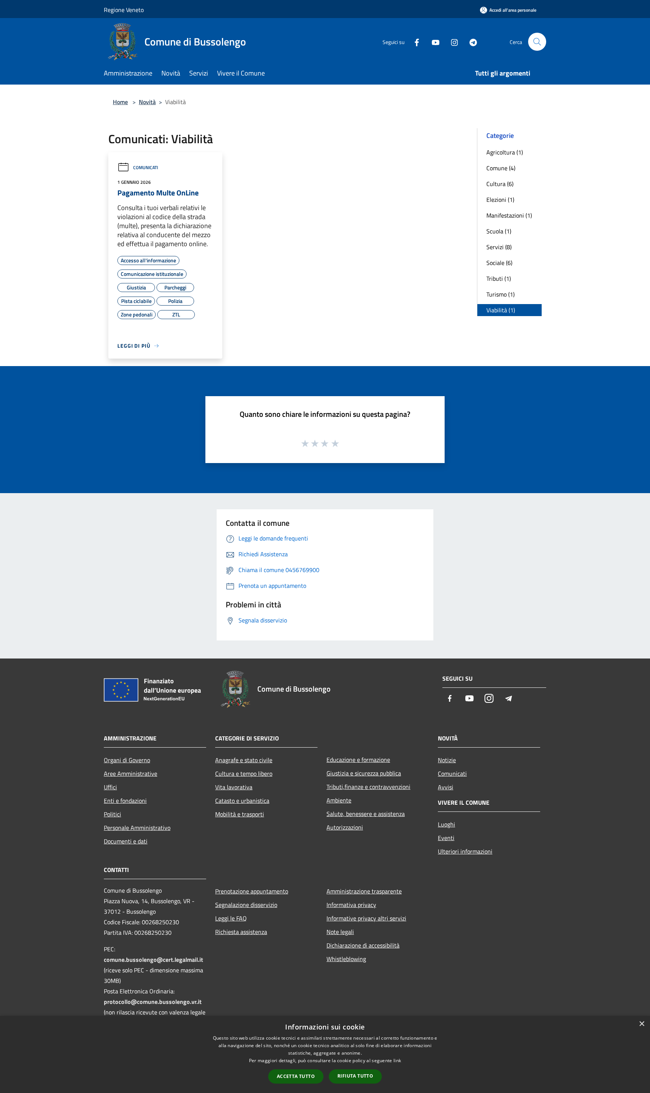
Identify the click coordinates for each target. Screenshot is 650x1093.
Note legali (340, 931)
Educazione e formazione (358, 759)
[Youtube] (432, 41)
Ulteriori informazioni (465, 851)
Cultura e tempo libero (243, 773)
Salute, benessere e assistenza (366, 813)
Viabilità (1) (500, 310)
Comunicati (145, 167)
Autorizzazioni (345, 827)
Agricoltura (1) (504, 152)
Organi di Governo (127, 759)
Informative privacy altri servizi (366, 918)
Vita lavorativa (233, 787)
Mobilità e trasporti (239, 814)
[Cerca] (537, 42)
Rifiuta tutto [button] (355, 1076)
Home (120, 101)
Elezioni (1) (500, 199)
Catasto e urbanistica (242, 800)
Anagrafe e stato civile (243, 759)
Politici (112, 814)
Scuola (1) (498, 231)
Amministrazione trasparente (364, 891)
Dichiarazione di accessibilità (363, 945)
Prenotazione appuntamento (251, 891)
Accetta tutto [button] (296, 1076)
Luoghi (446, 824)
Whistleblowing (346, 958)
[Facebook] (413, 41)
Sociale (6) (499, 262)
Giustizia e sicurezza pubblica (364, 773)
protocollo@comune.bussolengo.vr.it (153, 1001)
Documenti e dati (125, 841)
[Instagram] (451, 41)
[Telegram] (470, 41)
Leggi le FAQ (231, 918)
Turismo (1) (500, 294)
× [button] (641, 1024)
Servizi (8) (499, 246)
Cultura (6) (499, 183)
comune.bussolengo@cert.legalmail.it (153, 959)
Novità (147, 101)
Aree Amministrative (130, 773)
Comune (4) (500, 168)
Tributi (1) (498, 278)
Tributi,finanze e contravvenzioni (368, 786)
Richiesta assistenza (241, 931)
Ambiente (339, 800)
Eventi (446, 837)
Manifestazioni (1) (509, 215)
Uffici (110, 787)
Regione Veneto (124, 9)
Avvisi (445, 787)
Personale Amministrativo (137, 827)
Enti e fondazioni (125, 800)
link (397, 1060)
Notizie (447, 759)
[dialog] (325, 1054)
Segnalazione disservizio (246, 904)
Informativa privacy (351, 904)
